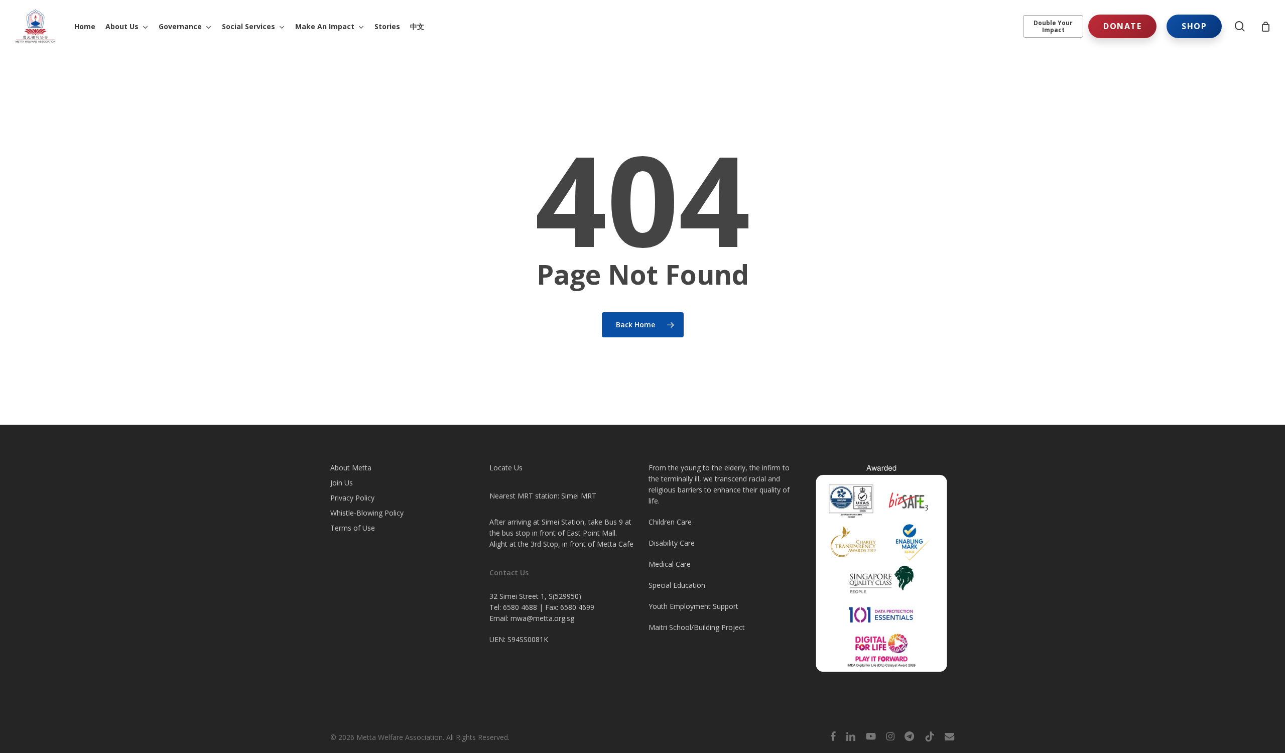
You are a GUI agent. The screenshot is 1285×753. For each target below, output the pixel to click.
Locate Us (506, 467)
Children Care (670, 522)
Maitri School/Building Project (697, 627)
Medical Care (670, 564)
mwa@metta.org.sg (542, 618)
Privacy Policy (352, 498)
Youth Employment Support (693, 606)
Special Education (677, 585)
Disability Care (672, 543)
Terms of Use (352, 528)
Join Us (341, 482)
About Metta (350, 467)
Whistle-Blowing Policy (367, 513)
